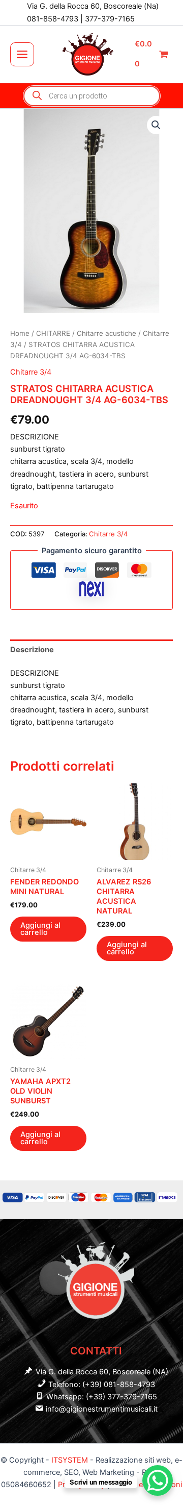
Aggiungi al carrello (40, 929)
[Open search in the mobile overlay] (91, 96)
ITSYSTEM (69, 1460)
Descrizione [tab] (32, 649)
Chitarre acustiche (106, 333)
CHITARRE (53, 333)
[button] (156, 125)
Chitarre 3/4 (30, 372)
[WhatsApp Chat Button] (157, 1480)
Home (19, 333)
